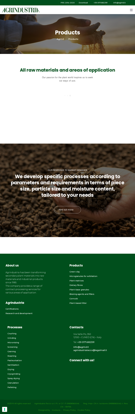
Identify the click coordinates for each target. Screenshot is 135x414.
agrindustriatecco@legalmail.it (90, 350)
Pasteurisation (15, 360)
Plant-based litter (78, 303)
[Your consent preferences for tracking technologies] (4, 409)
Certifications (12, 309)
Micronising (13, 342)
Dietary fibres (76, 285)
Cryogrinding (14, 374)
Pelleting (12, 387)
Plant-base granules (79, 289)
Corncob (73, 298)
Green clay (74, 272)
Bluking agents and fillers (81, 294)
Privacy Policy (69, 410)
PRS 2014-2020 (68, 3)
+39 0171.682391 (100, 3)
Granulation (13, 383)
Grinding (12, 338)
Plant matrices (76, 281)
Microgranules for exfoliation (83, 276)
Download (83, 3)
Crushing (12, 333)
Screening (12, 347)
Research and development (19, 313)
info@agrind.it (119, 3)
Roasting (12, 356)
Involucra (56, 410)
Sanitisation (13, 365)
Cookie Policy (84, 410)
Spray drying (14, 378)
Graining (12, 351)
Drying (11, 369)
